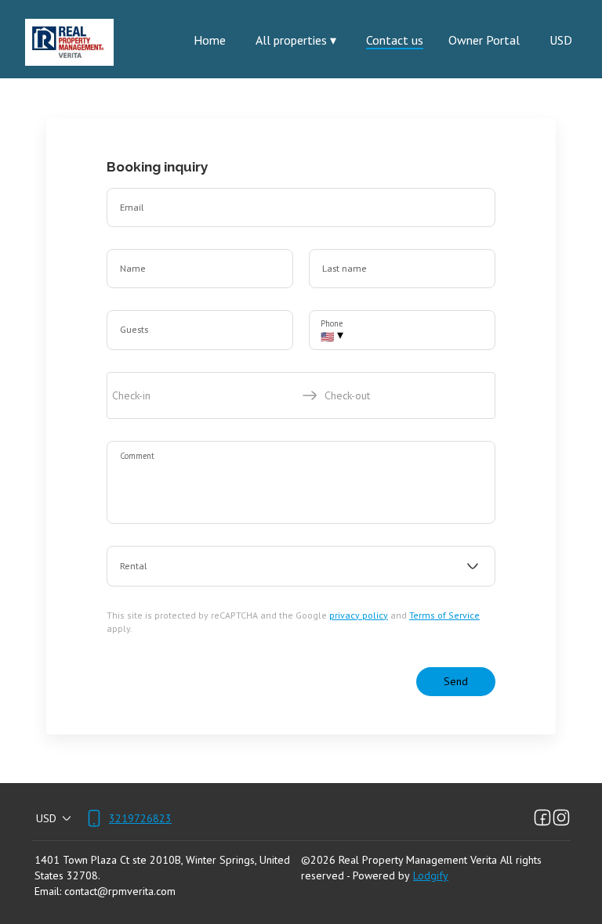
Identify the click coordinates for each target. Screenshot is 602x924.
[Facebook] (542, 818)
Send (456, 681)
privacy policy (358, 615)
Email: (47, 891)
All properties (296, 40)
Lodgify (430, 875)
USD (560, 40)
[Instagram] (561, 818)
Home (210, 40)
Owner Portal (484, 40)
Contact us (394, 40)
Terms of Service (444, 615)
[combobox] (301, 566)
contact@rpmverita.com (120, 891)
